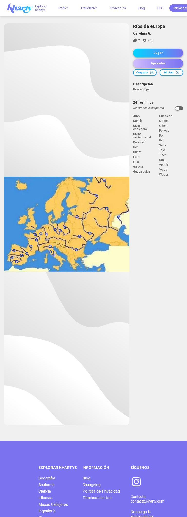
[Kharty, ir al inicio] (21, 8)
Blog (141, 8)
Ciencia (44, 491)
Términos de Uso (97, 498)
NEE (160, 8)
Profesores (118, 8)
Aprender (158, 63)
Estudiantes (89, 8)
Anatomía (46, 484)
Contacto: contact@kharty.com (147, 499)
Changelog (92, 484)
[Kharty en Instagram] (136, 482)
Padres (64, 8)
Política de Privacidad (101, 491)
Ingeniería (46, 511)
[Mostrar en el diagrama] (179, 108)
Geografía (46, 478)
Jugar (158, 53)
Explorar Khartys (41, 8)
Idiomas (45, 498)
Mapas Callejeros (53, 504)
